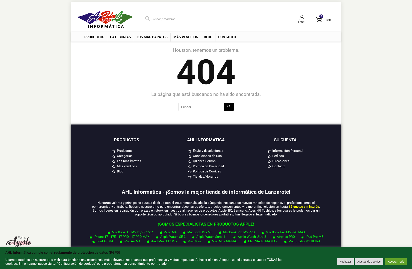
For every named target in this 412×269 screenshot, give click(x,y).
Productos (94, 37)
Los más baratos (152, 37)
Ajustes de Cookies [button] (369, 261)
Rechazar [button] (345, 261)
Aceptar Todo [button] (396, 261)
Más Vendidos (185, 37)
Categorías (120, 37)
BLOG (208, 37)
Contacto (227, 37)
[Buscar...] (229, 107)
